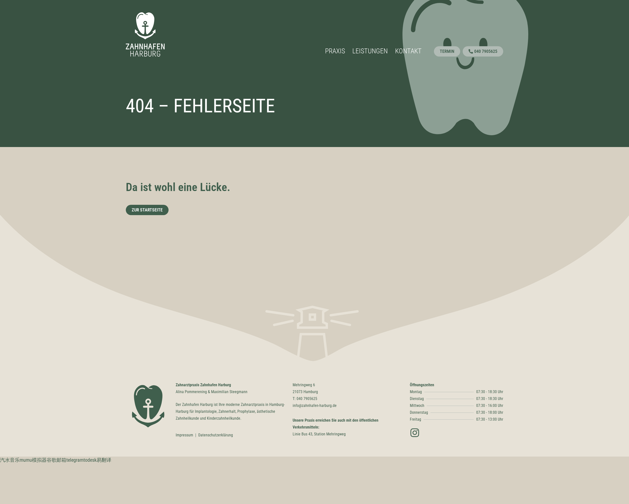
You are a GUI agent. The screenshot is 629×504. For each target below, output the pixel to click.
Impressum (184, 435)
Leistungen (370, 51)
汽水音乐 (10, 460)
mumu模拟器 (33, 460)
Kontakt (408, 51)
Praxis (335, 51)
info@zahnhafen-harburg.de (315, 405)
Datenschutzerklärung (215, 435)
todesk (90, 460)
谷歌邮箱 (56, 460)
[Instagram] (415, 433)
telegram (75, 460)
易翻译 (104, 460)
